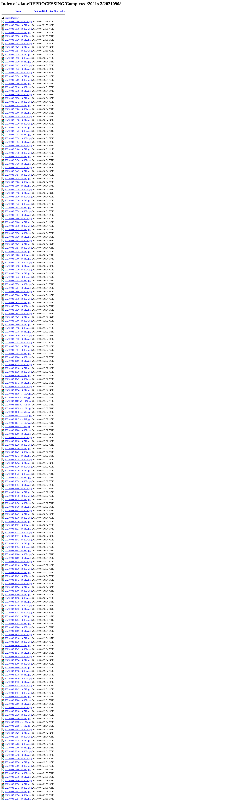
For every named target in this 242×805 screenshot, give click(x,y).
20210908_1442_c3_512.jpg (18, 514)
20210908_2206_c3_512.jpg (18, 747)
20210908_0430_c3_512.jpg (18, 164)
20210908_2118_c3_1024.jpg (18, 722)
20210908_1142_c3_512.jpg (17, 419)
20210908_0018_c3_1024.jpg (18, 29)
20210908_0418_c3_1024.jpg (18, 153)
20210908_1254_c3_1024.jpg (18, 459)
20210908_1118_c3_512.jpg (17, 404)
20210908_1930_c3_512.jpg (18, 682)
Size (51, 11)
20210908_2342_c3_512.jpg (18, 791)
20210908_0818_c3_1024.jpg (18, 299)
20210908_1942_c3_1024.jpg (18, 685)
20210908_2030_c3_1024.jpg (18, 715)
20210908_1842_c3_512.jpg (18, 653)
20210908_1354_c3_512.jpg (18, 485)
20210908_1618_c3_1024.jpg (18, 561)
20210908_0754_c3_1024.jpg (18, 284)
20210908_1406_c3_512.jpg (18, 492)
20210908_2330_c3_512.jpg (18, 784)
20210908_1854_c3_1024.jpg (18, 656)
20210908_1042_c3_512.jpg (18, 383)
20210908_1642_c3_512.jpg (18, 580)
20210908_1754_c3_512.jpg (18, 623)
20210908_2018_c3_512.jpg (18, 711)
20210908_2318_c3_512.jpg (18, 777)
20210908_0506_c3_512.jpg (18, 186)
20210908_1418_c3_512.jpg (18, 499)
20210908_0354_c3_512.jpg (18, 142)
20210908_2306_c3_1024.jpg (18, 766)
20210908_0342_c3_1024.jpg (18, 131)
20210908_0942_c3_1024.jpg (18, 342)
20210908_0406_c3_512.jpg (18, 149)
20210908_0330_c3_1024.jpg (18, 124)
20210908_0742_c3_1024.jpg (18, 277)
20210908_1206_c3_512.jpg (18, 434)
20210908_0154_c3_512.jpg (18, 76)
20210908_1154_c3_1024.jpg (18, 423)
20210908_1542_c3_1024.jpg (18, 539)
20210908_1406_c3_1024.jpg (18, 488)
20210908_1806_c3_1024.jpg (18, 627)
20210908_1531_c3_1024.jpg (18, 532)
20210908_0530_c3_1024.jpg (18, 196)
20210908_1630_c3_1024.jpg (18, 569)
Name (18, 11)
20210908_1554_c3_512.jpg (18, 550)
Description (59, 11)
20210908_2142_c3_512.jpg (18, 733)
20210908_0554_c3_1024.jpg (18, 211)
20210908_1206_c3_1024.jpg (18, 430)
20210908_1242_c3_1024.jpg (18, 452)
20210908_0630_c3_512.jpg (18, 237)
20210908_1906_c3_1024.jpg (18, 664)
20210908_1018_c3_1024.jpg (18, 364)
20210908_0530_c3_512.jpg (18, 200)
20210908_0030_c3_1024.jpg (18, 36)
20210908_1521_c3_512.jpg (18, 529)
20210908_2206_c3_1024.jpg (18, 744)
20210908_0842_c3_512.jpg (18, 317)
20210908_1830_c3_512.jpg (18, 645)
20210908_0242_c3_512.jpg (18, 105)
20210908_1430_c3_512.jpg (18, 507)
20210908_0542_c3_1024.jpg (18, 204)
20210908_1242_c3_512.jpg (18, 456)
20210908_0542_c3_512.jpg (18, 207)
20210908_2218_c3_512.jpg (18, 755)
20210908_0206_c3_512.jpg (18, 83)
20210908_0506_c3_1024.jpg (18, 182)
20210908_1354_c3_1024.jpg (18, 481)
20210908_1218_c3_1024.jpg (18, 437)
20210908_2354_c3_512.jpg (18, 799)
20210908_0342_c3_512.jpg (18, 134)
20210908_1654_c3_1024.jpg (18, 583)
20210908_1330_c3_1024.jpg (18, 467)
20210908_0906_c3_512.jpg (18, 324)
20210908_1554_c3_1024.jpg (18, 547)
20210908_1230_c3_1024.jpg (18, 445)
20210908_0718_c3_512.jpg (18, 266)
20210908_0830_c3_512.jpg (18, 310)
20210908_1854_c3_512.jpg (18, 660)
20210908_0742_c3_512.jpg (18, 280)
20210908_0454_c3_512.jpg (18, 178)
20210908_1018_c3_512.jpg (18, 368)
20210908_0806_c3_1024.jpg (18, 291)
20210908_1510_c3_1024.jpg (18, 518)
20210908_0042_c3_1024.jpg (18, 43)
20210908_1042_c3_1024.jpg (18, 379)
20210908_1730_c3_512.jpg (18, 609)
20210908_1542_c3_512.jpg (18, 543)
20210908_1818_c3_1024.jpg (18, 634)
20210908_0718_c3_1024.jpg (18, 262)
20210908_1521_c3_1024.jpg (18, 525)
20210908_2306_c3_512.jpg (18, 769)
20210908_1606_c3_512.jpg (18, 558)
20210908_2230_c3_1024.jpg (18, 758)
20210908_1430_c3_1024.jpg (18, 503)
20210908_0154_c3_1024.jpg (18, 72)
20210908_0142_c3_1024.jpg (18, 65)
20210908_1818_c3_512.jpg (18, 638)
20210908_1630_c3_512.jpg (18, 572)
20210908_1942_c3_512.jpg (18, 689)
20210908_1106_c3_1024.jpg (18, 394)
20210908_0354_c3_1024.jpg (18, 138)
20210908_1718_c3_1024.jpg (18, 598)
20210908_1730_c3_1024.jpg (18, 605)
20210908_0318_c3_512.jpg (18, 120)
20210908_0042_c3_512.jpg (18, 47)
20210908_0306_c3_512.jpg (18, 113)
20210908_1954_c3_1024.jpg (18, 693)
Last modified (40, 11)
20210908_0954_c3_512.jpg (18, 353)
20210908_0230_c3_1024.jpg (18, 94)
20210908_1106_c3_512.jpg (17, 397)
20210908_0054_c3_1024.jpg (18, 51)
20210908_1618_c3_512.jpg (18, 565)
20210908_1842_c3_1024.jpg (18, 649)
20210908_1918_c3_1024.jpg (18, 671)
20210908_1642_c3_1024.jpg (18, 576)
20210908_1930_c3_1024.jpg (18, 678)
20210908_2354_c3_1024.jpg (18, 795)
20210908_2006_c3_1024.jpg (18, 700)
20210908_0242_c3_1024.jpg (18, 102)
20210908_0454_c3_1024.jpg (18, 175)
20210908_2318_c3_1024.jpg (18, 773)
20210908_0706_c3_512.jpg (18, 259)
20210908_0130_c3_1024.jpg (18, 58)
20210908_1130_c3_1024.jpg (18, 408)
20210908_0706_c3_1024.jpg (18, 255)
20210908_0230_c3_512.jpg (18, 98)
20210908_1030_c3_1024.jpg (18, 372)
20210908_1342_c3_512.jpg (18, 477)
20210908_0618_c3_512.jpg (18, 229)
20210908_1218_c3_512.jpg (18, 441)
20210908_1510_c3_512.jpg (18, 521)
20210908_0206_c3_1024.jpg (18, 80)
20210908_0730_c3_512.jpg (18, 273)
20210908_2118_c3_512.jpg (17, 726)
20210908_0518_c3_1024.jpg (18, 189)
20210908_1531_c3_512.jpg (18, 536)
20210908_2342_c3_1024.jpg (18, 788)
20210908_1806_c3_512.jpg (18, 631)
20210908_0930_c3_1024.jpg (18, 335)
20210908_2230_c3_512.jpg (18, 762)
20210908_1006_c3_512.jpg (18, 361)
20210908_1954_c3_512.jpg (18, 696)
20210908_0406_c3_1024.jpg (18, 145)
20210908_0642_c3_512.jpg (18, 244)
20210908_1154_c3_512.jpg (17, 426)
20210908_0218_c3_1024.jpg (18, 87)
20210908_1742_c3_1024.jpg (18, 612)
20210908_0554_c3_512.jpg (18, 215)
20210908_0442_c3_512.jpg (18, 171)
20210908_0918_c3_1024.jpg (18, 328)
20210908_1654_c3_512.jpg (18, 587)
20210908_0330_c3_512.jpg (18, 127)
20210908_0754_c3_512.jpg (18, 288)
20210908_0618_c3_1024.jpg (18, 226)
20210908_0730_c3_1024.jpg (18, 269)
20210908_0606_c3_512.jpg (18, 222)
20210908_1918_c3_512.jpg (18, 674)
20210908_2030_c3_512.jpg (18, 718)
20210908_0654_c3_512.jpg (18, 251)
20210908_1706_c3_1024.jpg (18, 591)
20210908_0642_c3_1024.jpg (18, 240)
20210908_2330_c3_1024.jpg (18, 780)
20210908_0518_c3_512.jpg (18, 193)
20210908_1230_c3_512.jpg (18, 448)
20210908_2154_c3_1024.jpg (18, 737)
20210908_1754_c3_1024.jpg (18, 620)
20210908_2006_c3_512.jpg (18, 704)
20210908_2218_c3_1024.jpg (18, 751)
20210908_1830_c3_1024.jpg (18, 642)
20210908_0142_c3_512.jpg (18, 69)
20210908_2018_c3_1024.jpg (18, 707)
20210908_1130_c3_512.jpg (17, 412)
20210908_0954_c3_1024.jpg (18, 350)
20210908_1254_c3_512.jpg (18, 463)
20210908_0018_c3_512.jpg (18, 32)
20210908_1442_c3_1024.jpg (18, 510)
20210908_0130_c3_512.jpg (18, 61)
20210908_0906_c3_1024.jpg (18, 321)
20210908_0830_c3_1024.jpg (18, 306)
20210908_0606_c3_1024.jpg (18, 218)
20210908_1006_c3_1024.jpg (18, 357)
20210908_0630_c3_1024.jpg (18, 233)
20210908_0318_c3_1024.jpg (18, 116)
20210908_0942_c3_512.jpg (18, 346)
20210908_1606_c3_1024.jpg (18, 554)
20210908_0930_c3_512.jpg (18, 339)
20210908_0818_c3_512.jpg (18, 302)
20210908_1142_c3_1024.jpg (18, 415)
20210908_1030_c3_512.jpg (18, 375)
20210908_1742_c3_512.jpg (18, 616)
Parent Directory (12, 18)
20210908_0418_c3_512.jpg (18, 156)
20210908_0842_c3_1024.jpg (18, 313)
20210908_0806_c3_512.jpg (18, 295)
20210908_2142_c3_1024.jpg (18, 729)
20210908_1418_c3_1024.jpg (18, 496)
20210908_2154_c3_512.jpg (18, 740)
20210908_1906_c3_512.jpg (18, 667)
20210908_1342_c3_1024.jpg (18, 474)
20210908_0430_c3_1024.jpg (18, 160)
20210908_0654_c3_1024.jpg (18, 248)
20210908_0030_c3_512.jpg (18, 40)
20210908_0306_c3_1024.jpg (18, 109)
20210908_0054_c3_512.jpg (18, 54)
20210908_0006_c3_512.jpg (18, 25)
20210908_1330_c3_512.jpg (18, 470)
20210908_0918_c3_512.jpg (18, 332)
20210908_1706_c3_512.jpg (18, 594)
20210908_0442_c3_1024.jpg (18, 167)
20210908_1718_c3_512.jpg (18, 602)
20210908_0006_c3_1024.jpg (18, 21)
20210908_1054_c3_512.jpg (18, 390)
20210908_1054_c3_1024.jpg (18, 386)
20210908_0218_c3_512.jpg (18, 91)
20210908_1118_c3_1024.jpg (18, 401)
